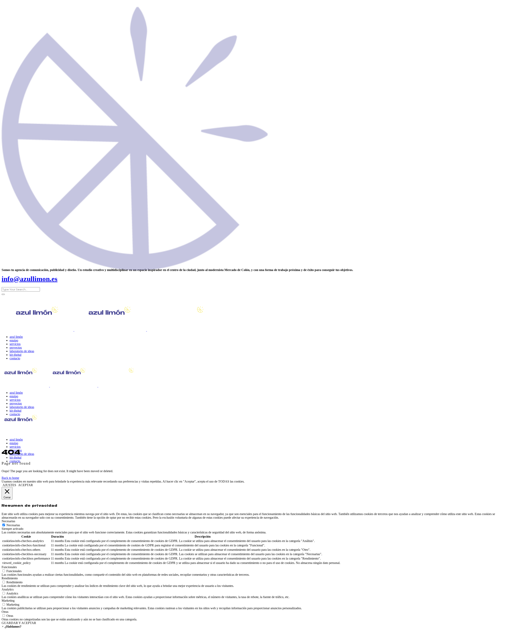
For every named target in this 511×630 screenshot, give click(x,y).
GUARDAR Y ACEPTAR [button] (19, 623)
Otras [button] (5, 611)
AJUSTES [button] (9, 485)
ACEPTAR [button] (25, 485)
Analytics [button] (8, 589)
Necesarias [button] (8, 521)
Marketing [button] (8, 600)
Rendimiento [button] (10, 578)
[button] (11, 626)
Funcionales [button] (9, 567)
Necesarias (13, 525)
